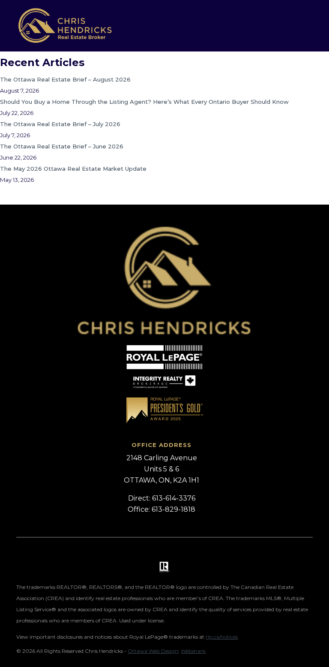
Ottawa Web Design (153, 651)
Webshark (193, 651)
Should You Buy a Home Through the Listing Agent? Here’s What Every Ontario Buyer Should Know (144, 101)
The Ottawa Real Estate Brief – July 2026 (60, 124)
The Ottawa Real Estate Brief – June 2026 (61, 146)
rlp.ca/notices (222, 637)
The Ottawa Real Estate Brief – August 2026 (65, 79)
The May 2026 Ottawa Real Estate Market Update (73, 168)
